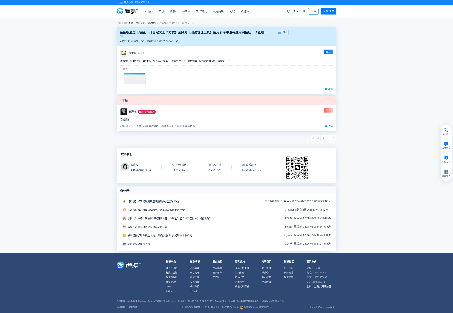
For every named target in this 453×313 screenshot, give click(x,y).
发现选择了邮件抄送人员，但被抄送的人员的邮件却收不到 (160, 235)
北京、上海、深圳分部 (318, 286)
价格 (173, 11)
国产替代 (201, 11)
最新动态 (266, 277)
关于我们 (266, 268)
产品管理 (194, 268)
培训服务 (217, 272)
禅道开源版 (171, 268)
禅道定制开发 (242, 286)
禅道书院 (288, 277)
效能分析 (194, 286)
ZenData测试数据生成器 (159, 301)
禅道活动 (266, 281)
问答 (232, 11)
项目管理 (194, 272)
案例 (161, 11)
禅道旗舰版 (171, 277)
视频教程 (239, 272)
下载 (313, 11)
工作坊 (216, 277)
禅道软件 (266, 272)
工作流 (193, 291)
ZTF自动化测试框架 (136, 301)
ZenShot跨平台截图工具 (248, 301)
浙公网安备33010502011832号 (257, 307)
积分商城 (288, 272)
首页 (130, 23)
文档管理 (194, 281)
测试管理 (194, 277)
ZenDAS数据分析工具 (225, 301)
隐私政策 (133, 307)
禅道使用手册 (242, 268)
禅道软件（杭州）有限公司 (206, 307)
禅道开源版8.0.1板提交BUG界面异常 (148, 227)
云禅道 (185, 11)
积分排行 (288, 268)
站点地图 (121, 307)
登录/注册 (299, 11)
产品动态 (239, 277)
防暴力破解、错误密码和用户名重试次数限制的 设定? (157, 210)
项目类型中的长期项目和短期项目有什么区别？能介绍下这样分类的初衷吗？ (170, 218)
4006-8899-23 (142, 2)
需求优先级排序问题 (139, 244)
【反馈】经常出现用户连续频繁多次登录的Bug (153, 201)
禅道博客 (239, 281)
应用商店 (218, 11)
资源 (243, 11)
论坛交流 (140, 23)
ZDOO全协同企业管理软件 (200, 301)
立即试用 (328, 11)
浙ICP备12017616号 (231, 307)
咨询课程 (217, 268)
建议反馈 (152, 23)
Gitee (168, 286)
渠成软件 (181, 301)
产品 (148, 11)
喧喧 (173, 301)
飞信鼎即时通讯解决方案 (272, 301)
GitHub (169, 291)
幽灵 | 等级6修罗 (146, 112)
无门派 (141, 53)
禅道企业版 (171, 272)
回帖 (284, 32)
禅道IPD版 (171, 281)
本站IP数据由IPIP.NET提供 (321, 307)
